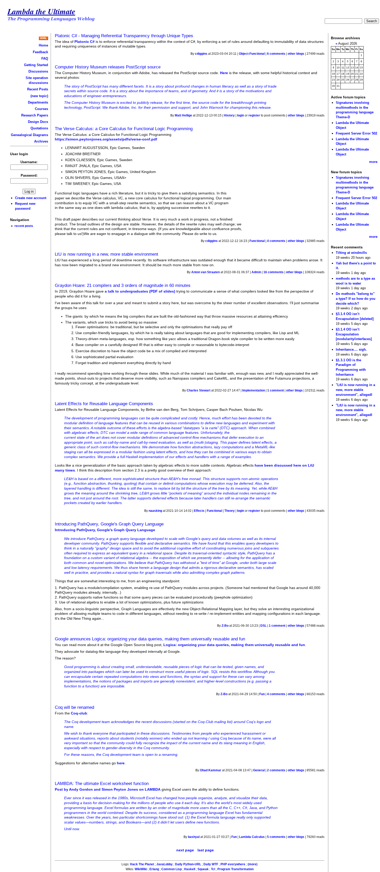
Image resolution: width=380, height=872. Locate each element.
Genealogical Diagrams (29, 135)
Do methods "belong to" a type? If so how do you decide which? (355, 298)
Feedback (40, 52)
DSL (263, 625)
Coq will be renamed (74, 707)
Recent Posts (37, 89)
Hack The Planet (142, 864)
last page (205, 850)
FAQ (44, 58)
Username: (28, 162)
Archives (41, 141)
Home (43, 45)
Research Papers (34, 115)
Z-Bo (225, 625)
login (240, 115)
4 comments (276, 240)
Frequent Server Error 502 (356, 133)
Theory (229, 510)
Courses (41, 109)
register (254, 115)
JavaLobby (164, 864)
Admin (256, 272)
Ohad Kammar (210, 770)
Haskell (189, 869)
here (121, 763)
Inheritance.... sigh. (351, 349)
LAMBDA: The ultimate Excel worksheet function (102, 783)
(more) (252, 864)
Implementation (253, 390)
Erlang (154, 869)
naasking (155, 510)
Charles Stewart (198, 390)
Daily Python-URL (188, 864)
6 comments (276, 53)
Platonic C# (84, 42)
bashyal (194, 836)
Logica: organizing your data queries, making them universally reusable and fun (234, 645)
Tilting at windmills (351, 253)
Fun (262, 694)
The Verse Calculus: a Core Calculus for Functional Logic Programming (124, 128)
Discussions (38, 71)
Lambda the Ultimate (41, 11)
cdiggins (201, 53)
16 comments (273, 272)
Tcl (213, 869)
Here (224, 73)
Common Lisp (171, 869)
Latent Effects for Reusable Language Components (104, 403)
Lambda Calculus (252, 836)
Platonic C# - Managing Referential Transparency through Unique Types (124, 35)
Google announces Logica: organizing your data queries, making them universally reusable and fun (150, 638)
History (229, 115)
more (373, 162)
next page (185, 850)
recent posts (23, 225)
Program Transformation (235, 869)
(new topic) (39, 96)
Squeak (203, 869)
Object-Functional (252, 53)
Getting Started (36, 65)
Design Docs (38, 122)
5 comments (276, 836)
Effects (199, 510)
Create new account (30, 198)
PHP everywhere (233, 864)
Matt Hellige (183, 115)
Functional (257, 240)
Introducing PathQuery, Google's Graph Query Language (109, 524)
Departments (38, 102)
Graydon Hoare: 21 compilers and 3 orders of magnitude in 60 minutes (123, 285)
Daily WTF (210, 864)
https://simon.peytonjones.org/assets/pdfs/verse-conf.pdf (106, 139)
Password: (29, 175)
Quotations (39, 128)
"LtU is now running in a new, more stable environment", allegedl (355, 389)
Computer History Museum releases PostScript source (108, 66)
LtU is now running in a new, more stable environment (106, 254)
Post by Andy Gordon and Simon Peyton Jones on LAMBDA (108, 789)
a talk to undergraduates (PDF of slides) (140, 291)
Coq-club (79, 713)
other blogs (296, 53)
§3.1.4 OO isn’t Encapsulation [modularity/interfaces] (354, 334)
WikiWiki (141, 869)
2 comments (276, 770)
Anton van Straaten (205, 272)
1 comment (275, 390)
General (259, 770)
